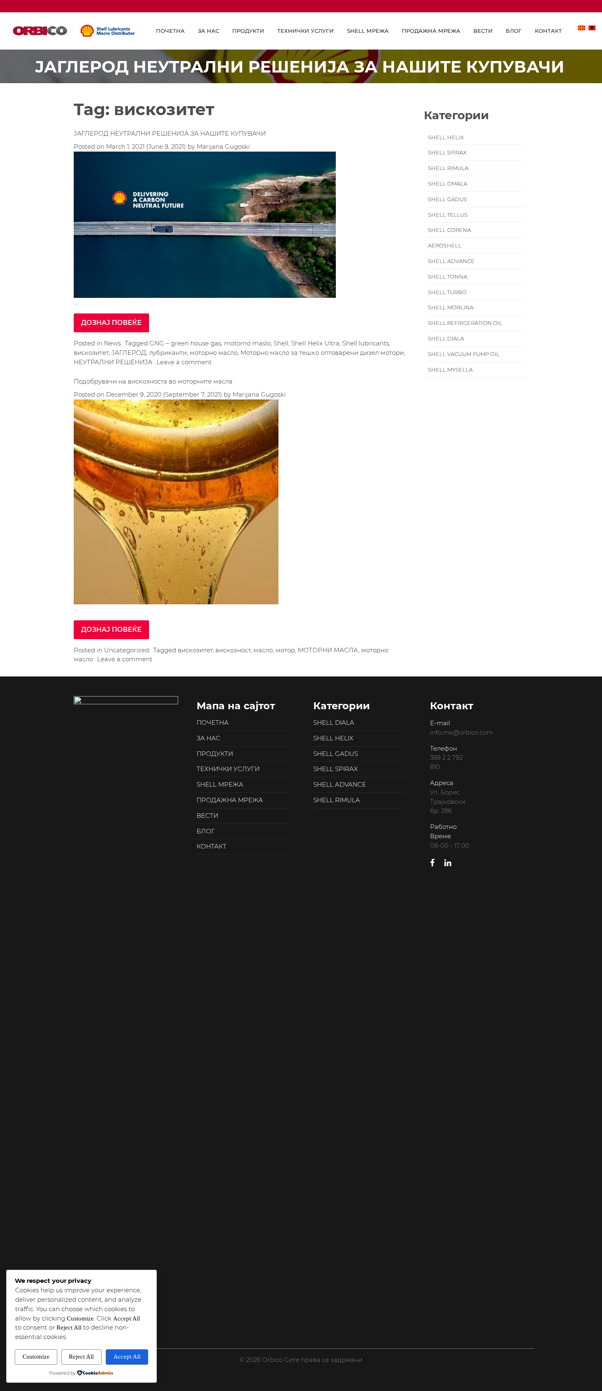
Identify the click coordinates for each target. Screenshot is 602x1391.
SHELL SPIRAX (447, 153)
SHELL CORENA (449, 230)
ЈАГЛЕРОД (128, 352)
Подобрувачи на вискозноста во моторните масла (153, 381)
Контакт (548, 31)
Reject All (81, 1356)
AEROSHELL (445, 246)
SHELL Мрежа (368, 31)
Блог (514, 31)
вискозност (233, 650)
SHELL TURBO (447, 292)
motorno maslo (247, 343)
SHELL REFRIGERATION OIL (465, 323)
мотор (285, 650)
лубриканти (168, 352)
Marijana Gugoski (222, 146)
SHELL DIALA (446, 339)
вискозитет (91, 352)
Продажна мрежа (431, 31)
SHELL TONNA (447, 277)
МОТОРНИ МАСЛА (328, 650)
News (112, 343)
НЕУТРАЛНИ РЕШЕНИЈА (113, 362)
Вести (483, 31)
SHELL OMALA (447, 184)
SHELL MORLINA (450, 307)
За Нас (208, 31)
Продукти (248, 31)
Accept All (126, 1356)
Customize (36, 1356)
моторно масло (214, 352)
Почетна (170, 31)
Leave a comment (184, 362)
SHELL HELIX (446, 137)
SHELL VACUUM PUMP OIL (464, 354)
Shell (281, 343)
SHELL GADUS (447, 199)
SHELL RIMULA (448, 168)
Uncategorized (126, 650)
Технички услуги (305, 31)
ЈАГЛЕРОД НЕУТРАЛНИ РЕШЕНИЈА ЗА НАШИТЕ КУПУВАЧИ (170, 133)
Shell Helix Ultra (315, 343)
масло (263, 650)
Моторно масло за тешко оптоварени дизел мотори (322, 352)
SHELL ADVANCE (451, 261)
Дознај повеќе (111, 323)
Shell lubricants (365, 343)
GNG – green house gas (185, 343)
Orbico (74, 31)
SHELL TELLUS (448, 215)
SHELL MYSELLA (450, 370)
